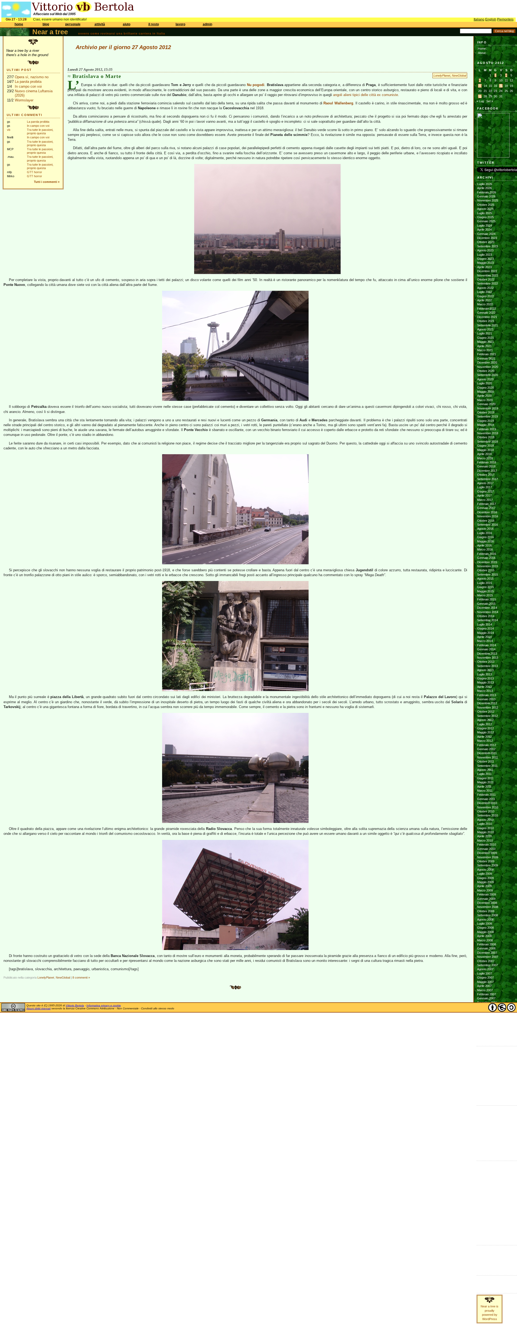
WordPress (484, 1261)
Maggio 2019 (485, 424)
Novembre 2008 (487, 906)
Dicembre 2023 (487, 238)
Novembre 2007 (487, 956)
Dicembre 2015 (487, 562)
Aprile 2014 (484, 636)
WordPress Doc (487, 1265)
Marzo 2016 (485, 549)
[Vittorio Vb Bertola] (493, 156)
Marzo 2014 (485, 641)
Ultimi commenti (24, 115)
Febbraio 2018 (486, 462)
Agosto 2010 (485, 819)
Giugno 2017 (485, 491)
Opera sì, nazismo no (31, 77)
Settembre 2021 (487, 325)
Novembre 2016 (487, 516)
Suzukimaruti (485, 1146)
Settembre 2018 (487, 441)
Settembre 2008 (487, 915)
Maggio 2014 (485, 632)
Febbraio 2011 (486, 794)
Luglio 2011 (484, 773)
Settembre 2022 (487, 283)
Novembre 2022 (487, 275)
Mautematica (485, 1189)
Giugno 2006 (485, 1027)
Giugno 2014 (485, 628)
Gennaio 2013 (486, 699)
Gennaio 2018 (486, 466)
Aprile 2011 (484, 786)
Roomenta (483, 1209)
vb (8, 129)
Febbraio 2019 (486, 429)
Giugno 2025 (485, 217)
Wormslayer (24, 100)
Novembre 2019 (487, 408)
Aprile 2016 (484, 545)
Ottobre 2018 (485, 437)
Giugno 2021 (485, 337)
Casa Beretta (485, 1074)
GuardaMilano (486, 1172)
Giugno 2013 (485, 678)
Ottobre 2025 (485, 204)
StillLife (481, 1218)
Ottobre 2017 (485, 474)
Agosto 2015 (485, 578)
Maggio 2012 (485, 732)
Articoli (481, 1278)
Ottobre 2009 (485, 861)
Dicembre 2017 (487, 470)
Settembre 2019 (487, 416)
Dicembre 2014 (487, 607)
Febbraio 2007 (486, 994)
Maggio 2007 (485, 981)
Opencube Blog (487, 1066)
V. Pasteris (484, 1150)
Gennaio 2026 (486, 196)
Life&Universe (486, 1181)
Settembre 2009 (487, 865)
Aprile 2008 (484, 936)
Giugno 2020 (485, 387)
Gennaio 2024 (486, 233)
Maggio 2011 (485, 782)
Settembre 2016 (487, 524)
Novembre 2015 (487, 566)
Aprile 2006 (484, 1035)
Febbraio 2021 (486, 354)
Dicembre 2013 (487, 653)
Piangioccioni (485, 1205)
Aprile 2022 (484, 300)
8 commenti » (81, 977)
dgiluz (481, 1129)
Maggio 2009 (485, 882)
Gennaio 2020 (486, 404)
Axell (480, 1125)
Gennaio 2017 (486, 508)
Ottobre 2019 (485, 412)
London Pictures (487, 1078)
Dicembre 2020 (487, 362)
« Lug (480, 101)
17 (500, 85)
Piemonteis (505, 19)
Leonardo (483, 1134)
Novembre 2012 (487, 707)
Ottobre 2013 (485, 661)
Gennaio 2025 (486, 221)
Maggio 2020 (485, 391)
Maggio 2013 (485, 682)
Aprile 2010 (484, 836)
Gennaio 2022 (486, 312)
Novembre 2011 (487, 757)
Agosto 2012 (485, 720)
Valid (485, 1252)
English (490, 19)
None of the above (489, 1062)
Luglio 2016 (484, 533)
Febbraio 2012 (486, 745)
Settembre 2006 (487, 1015)
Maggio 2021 (485, 341)
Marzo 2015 (485, 595)
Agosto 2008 (485, 919)
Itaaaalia (482, 1176)
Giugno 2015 (485, 587)
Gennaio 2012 (486, 749)
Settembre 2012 (487, 715)
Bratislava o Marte (96, 76)
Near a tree (50, 32)
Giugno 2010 (485, 828)
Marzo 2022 (485, 304)
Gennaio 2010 (486, 848)
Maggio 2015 (485, 591)
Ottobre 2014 (485, 616)
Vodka (481, 1070)
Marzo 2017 (485, 499)
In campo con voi (28, 86)
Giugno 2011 (485, 778)
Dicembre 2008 (487, 902)
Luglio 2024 (484, 225)
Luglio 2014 (484, 624)
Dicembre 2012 (487, 703)
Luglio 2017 (484, 487)
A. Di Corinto (485, 1113)
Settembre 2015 (487, 574)
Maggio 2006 (485, 1031)
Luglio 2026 (484, 184)
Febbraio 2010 (486, 844)
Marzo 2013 (485, 690)
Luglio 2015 (484, 583)
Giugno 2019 (485, 420)
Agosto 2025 (485, 208)
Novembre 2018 (487, 433)
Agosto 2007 (485, 969)
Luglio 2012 (484, 724)
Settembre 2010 (487, 815)
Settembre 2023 (487, 246)
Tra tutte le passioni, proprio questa (40, 131)
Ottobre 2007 (485, 961)
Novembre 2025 (487, 200)
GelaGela (483, 1095)
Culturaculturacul (488, 1164)
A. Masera (484, 1117)
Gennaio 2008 (486, 948)
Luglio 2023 (484, 254)
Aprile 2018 (484, 454)
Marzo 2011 (484, 790)
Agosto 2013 (485, 670)
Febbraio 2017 (486, 503)
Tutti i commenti (45, 181)
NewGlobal (459, 75)
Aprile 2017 (484, 495)
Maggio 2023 (485, 262)
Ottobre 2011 (485, 761)
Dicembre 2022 (487, 271)
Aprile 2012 (484, 736)
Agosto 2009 (485, 869)
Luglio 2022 (484, 291)
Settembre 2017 (487, 479)
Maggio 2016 (485, 541)
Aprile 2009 (484, 886)
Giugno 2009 (485, 878)
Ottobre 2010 (485, 811)
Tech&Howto (485, 1222)
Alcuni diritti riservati (38, 1008)
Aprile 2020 (484, 395)
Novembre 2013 (487, 657)
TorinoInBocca (486, 1226)
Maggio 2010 (485, 832)
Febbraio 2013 (486, 695)
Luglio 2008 (484, 923)
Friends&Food (486, 1168)
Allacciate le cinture (489, 1121)
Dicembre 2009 (487, 853)
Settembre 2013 (487, 666)
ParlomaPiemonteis (489, 1201)
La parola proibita (28, 82)
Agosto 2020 (485, 379)
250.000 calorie (487, 1086)
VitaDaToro (484, 1230)
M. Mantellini (485, 1138)
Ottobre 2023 (485, 242)
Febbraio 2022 (486, 308)
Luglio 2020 (484, 383)
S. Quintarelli (485, 1142)
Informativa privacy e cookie (103, 1005)
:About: (481, 52)
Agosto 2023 (485, 250)
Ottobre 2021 (485, 321)
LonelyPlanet (442, 75)
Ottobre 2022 (485, 279)
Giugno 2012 (485, 728)
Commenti (483, 1283)
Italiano (479, 19)
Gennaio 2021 (486, 358)
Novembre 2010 (487, 807)
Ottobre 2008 (485, 911)
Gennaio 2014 (486, 649)
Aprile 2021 (484, 346)
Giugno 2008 (485, 927)
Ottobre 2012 (485, 711)
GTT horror (34, 172)
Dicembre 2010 (487, 803)
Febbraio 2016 (486, 553)
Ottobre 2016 (485, 520)
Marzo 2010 (485, 840)
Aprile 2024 (484, 229)
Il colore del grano (488, 1091)
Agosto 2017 (485, 483)
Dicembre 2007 (487, 952)
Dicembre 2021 (487, 317)
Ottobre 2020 (485, 370)
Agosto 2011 (485, 769)
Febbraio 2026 (486, 192)
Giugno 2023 (485, 258)
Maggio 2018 (485, 450)
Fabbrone (483, 1053)
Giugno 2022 (485, 296)
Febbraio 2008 (486, 944)
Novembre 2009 (487, 857)
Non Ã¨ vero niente (489, 1049)
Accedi (481, 1248)
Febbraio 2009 (486, 894)
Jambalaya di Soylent (491, 1058)
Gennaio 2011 (486, 799)
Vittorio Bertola (75, 1005)
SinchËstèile (484, 1214)
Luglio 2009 (484, 873)
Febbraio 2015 (486, 599)
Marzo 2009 (485, 890)
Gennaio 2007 (486, 998)
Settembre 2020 (487, 375)
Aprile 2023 (484, 267)
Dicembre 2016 (487, 512)
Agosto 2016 (485, 528)
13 (479, 85)
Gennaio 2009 (486, 898)
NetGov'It (483, 1193)
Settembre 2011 (487, 765)
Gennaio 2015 (486, 603)
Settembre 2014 (487, 620)
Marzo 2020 (485, 400)
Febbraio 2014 (486, 645)
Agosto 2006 (485, 1019)
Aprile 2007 (484, 985)
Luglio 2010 (484, 823)
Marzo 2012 (485, 740)
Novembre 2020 (487, 366)
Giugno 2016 (485, 537)
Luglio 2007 (484, 973)
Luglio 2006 (484, 1023)
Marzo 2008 (485, 940)
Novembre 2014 (487, 612)
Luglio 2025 (484, 213)
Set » (489, 101)
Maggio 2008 (485, 932)
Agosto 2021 (485, 329)
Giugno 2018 (485, 445)
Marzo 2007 (485, 990)
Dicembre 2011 (487, 753)
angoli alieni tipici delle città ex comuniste (365, 95)
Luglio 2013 (484, 674)
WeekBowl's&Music (489, 1234)
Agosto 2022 (485, 287)
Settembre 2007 (487, 965)
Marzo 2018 (485, 458)
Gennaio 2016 (486, 557)
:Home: (482, 48)
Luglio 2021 (484, 333)
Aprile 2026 (484, 188)
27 (479, 96)
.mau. (480, 1108)
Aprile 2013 (484, 686)
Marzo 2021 (485, 350)
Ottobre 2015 (485, 570)
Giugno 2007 (485, 977)
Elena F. (482, 1082)
